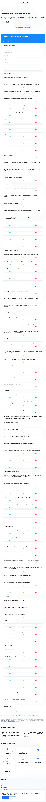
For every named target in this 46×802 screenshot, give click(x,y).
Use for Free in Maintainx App (23, 27)
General (4, 10)
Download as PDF (22, 30)
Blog (25, 787)
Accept (5, 798)
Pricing (25, 785)
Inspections (9, 10)
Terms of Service (5, 789)
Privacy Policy (4, 787)
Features (26, 784)
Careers (3, 785)
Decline (13, 798)
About (2, 784)
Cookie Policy (9, 793)
